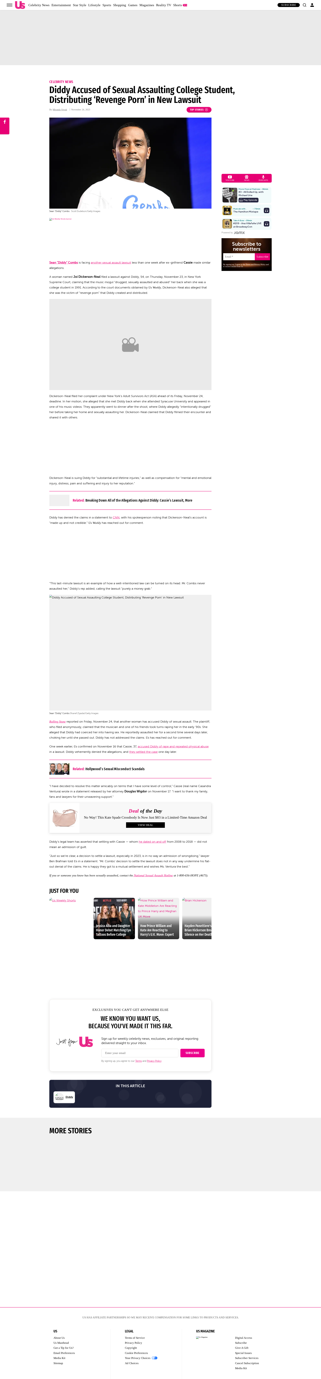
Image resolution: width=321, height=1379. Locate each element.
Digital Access (243, 1337)
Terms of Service (135, 1337)
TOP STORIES (197, 109)
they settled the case (143, 751)
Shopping (119, 5)
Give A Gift (241, 1347)
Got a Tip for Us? (64, 1347)
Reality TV (163, 5)
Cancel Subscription (247, 1363)
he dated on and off (152, 841)
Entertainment (61, 5)
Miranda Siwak (60, 109)
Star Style (79, 5)
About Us (59, 1337)
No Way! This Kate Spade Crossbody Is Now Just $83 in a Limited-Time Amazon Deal (145, 817)
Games (132, 5)
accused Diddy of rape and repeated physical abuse (173, 746)
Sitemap (58, 1363)
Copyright (131, 1347)
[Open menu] (9, 5)
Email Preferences (64, 1353)
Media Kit (59, 1358)
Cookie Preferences (136, 1353)
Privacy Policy (154, 1061)
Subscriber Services (246, 1358)
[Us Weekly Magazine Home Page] (20, 5)
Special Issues (243, 1353)
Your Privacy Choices (137, 1358)
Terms (138, 1061)
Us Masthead (61, 1342)
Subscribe (288, 5)
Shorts (177, 5)
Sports (106, 5)
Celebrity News (38, 5)
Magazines (146, 5)
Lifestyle (94, 5)
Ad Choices (132, 1363)
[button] (304, 5)
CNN (116, 517)
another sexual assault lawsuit (111, 262)
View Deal (145, 825)
